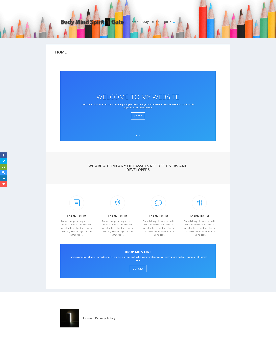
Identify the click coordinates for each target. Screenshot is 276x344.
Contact (138, 269)
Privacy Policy (105, 318)
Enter (138, 116)
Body (145, 22)
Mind (155, 22)
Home (133, 22)
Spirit (167, 22)
